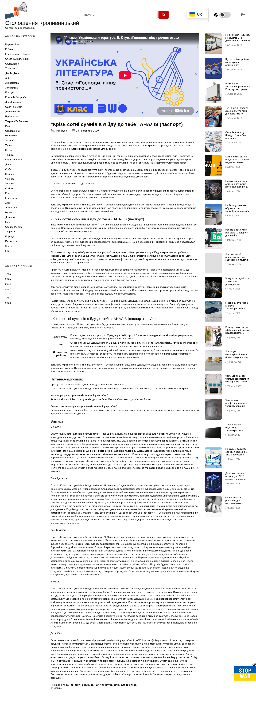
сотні (116, 684)
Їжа (7, 250)
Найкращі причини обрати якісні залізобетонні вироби (237, 208)
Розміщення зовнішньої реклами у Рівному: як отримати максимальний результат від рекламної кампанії (237, 91)
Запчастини (11, 87)
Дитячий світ (12, 111)
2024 (8, 284)
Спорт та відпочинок (17, 58)
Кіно (7, 222)
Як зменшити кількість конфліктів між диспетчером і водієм (237, 37)
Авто (7, 202)
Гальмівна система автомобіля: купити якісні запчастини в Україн (236, 185)
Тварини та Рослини (17, 121)
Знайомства (12, 82)
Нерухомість (12, 44)
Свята (8, 246)
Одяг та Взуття (13, 106)
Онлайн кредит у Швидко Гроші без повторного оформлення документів (235, 138)
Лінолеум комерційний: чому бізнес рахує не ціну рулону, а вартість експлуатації (236, 357)
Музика (9, 212)
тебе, (134, 684)
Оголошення (12, 130)
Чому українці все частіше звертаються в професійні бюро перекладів (237, 380)
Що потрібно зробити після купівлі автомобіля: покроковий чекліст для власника (237, 65)
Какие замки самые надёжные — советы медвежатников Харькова (237, 161)
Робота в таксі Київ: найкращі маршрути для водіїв (236, 232)
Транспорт (11, 68)
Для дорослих (13, 102)
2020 (8, 303)
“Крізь (65, 684)
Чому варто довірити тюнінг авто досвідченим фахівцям (237, 282)
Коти (7, 193)
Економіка (11, 135)
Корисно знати (13, 159)
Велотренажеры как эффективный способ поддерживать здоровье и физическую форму (237, 333)
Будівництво (12, 116)
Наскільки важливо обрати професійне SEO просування (236, 451)
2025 (8, 279)
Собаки (9, 188)
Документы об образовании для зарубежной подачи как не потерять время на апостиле (236, 260)
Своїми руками (13, 226)
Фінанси (9, 178)
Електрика (11, 198)
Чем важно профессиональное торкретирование (236, 403)
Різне (8, 126)
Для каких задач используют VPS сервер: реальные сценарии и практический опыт (236, 479)
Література (11, 207)
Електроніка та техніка (18, 54)
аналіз (85, 684)
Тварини (10, 231)
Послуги (9, 92)
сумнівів (125, 684)
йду (97, 684)
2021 (8, 298)
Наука (8, 150)
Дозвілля (10, 217)
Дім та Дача (12, 73)
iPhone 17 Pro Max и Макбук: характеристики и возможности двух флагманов (237, 308)
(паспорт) (75, 684)
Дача (8, 164)
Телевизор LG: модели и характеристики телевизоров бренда (237, 429)
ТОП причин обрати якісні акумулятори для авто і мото (236, 110)
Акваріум (10, 183)
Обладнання (12, 63)
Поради (9, 236)
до (92, 684)
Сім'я (8, 169)
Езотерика (11, 241)
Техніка (9, 154)
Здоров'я (10, 140)
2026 (8, 274)
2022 (8, 293)
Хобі (7, 78)
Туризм (9, 145)
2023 (8, 288)
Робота (9, 49)
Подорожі (10, 174)
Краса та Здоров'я (15, 97)
